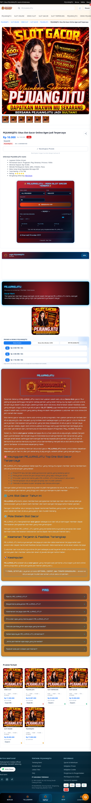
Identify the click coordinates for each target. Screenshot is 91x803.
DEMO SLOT (31, 16)
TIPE (47, 190)
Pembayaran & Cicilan (71, 777)
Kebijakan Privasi (70, 766)
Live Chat (81, 800)
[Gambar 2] (13, 119)
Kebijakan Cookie (70, 770)
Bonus (77, 2)
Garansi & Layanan (70, 780)
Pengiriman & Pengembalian (74, 773)
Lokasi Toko (36, 770)
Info (84, 255)
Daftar (83, 2)
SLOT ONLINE (19, 16)
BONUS (10, 800)
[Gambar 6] (45, 119)
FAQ (33, 773)
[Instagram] (7, 779)
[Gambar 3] (21, 119)
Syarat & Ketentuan (71, 763)
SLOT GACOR (43, 16)
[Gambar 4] (29, 119)
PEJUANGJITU (68, 2)
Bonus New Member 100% (45, 343)
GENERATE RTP (45, 204)
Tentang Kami (37, 763)
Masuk (89, 2)
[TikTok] (12, 779)
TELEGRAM (27, 800)
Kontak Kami (36, 766)
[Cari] (19, 8)
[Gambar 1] (5, 119)
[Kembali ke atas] (86, 791)
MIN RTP (22, 197)
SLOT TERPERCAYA (57, 16)
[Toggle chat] (85, 797)
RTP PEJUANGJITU (73, 343)
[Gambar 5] (37, 119)
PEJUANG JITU (72, 16)
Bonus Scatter (17, 343)
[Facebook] (2, 779)
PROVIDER (23, 190)
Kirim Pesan (9, 769)
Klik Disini (28, 176)
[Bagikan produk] (86, 133)
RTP (63, 800)
